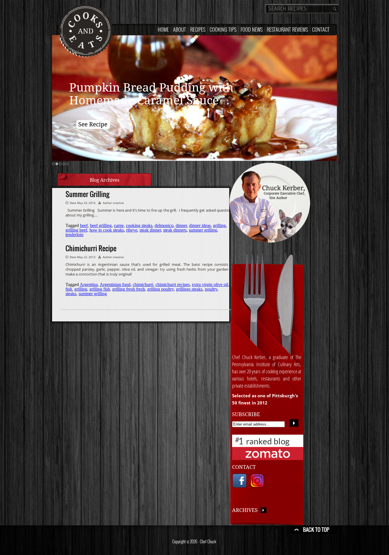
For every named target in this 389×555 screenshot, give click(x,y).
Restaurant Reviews (287, 29)
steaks (70, 293)
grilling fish (99, 289)
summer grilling (203, 230)
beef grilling (101, 225)
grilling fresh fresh (128, 289)
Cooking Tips (223, 29)
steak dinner (150, 230)
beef (84, 225)
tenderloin (74, 234)
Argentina (89, 284)
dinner (181, 225)
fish (68, 289)
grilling (219, 225)
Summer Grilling (87, 194)
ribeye (131, 230)
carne (119, 225)
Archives (246, 510)
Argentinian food (115, 284)
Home (163, 29)
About (179, 29)
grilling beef (76, 230)
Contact (320, 29)
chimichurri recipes (172, 284)
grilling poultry (160, 289)
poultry (211, 289)
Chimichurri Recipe (90, 248)
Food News (252, 29)
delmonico (164, 225)
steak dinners (175, 230)
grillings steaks (189, 289)
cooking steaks (139, 225)
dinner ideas (200, 225)
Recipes (197, 29)
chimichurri (143, 284)
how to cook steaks (106, 230)
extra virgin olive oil (210, 284)
